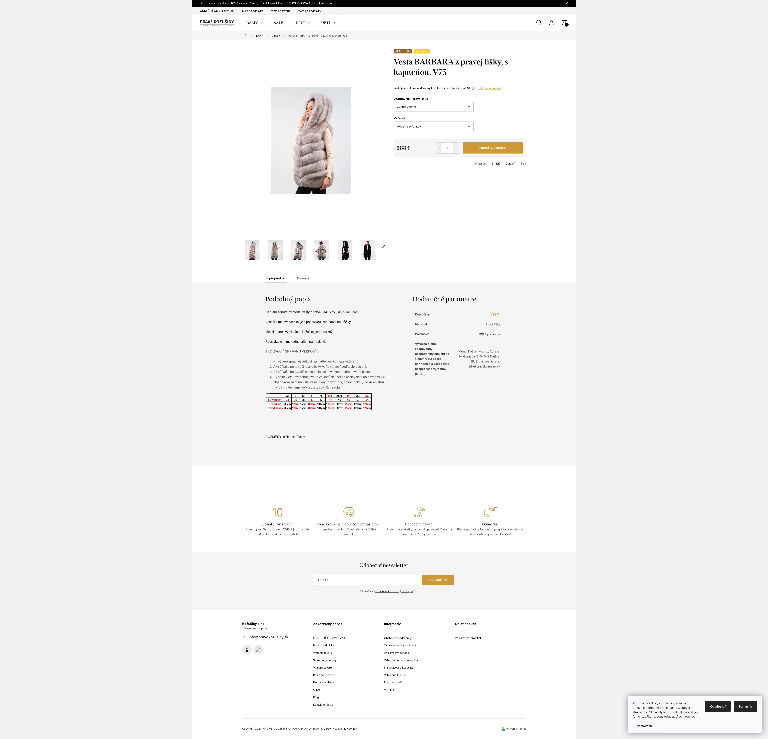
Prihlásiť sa (437, 580)
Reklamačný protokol (468, 638)
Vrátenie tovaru (280, 11)
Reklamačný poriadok (397, 653)
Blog (316, 697)
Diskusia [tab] (303, 278)
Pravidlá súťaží (393, 682)
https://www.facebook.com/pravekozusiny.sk (247, 650)
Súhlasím (745, 706)
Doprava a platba (323, 682)
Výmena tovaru (322, 668)
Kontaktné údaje (323, 705)
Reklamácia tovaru (324, 675)
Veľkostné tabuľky (395, 675)
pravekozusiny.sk (258, 650)
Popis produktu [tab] (276, 278)
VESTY (495, 314)
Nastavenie (644, 726)
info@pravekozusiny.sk (268, 637)
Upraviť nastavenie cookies (340, 729)
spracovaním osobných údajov (394, 591)
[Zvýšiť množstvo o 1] (456, 148)
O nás (317, 690)
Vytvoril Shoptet (516, 729)
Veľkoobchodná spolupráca (401, 660)
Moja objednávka (252, 11)
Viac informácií (686, 716)
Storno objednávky (309, 11)
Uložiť (400, 162)
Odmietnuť (718, 706)
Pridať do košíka (492, 148)
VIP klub (389, 690)
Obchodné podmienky (398, 638)
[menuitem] (254, 23)
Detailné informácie (489, 88)
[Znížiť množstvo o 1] (439, 148)
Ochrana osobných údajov (400, 645)
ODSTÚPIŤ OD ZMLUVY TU (217, 11)
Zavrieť (414, 162)
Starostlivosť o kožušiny (398, 667)
